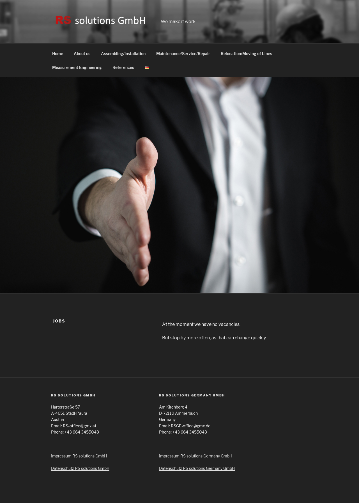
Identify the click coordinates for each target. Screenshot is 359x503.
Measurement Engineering (77, 67)
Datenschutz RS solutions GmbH (80, 468)
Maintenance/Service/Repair (183, 53)
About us (82, 53)
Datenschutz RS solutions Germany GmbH (197, 468)
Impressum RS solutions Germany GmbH (195, 456)
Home (57, 53)
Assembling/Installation (123, 53)
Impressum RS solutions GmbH (79, 456)
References (123, 67)
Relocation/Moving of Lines (246, 53)
